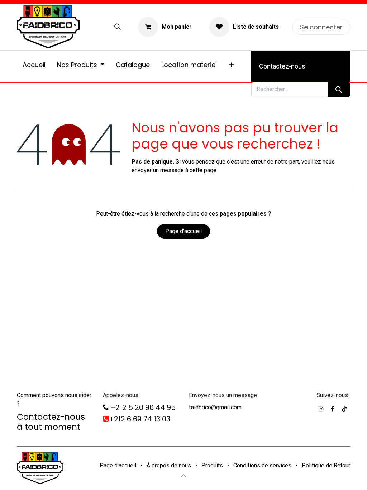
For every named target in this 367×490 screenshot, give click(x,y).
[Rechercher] (117, 27)
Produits (212, 465)
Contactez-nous (282, 66)
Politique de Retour (326, 465)
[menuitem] (34, 66)
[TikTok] (344, 409)
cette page (203, 170)
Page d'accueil (183, 231)
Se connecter (321, 27)
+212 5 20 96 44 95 (142, 407)
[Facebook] (332, 409)
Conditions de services (262, 465)
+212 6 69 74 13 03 (139, 419)
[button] (183, 475)
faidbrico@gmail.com (215, 407)
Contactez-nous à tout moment (51, 422)
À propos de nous (169, 465)
